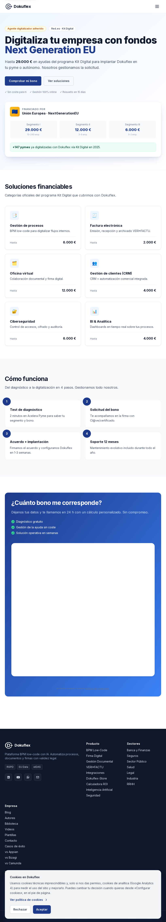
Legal (130, 772)
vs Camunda (13, 863)
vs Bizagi (11, 857)
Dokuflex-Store (96, 778)
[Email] (37, 777)
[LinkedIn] (8, 777)
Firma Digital (94, 755)
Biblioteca (11, 823)
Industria (132, 778)
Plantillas (10, 835)
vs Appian (11, 852)
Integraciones (95, 772)
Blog (8, 812)
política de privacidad (97, 688)
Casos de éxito (15, 846)
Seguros (132, 755)
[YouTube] (18, 777)
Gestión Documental (99, 761)
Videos (9, 829)
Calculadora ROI (97, 784)
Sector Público (137, 761)
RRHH (131, 784)
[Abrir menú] (157, 6)
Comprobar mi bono (23, 81)
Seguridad (93, 795)
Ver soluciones (58, 81)
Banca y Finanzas (138, 750)
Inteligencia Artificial (99, 789)
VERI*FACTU (94, 767)
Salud (130, 767)
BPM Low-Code (96, 750)
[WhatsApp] (28, 777)
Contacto (11, 840)
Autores (10, 818)
